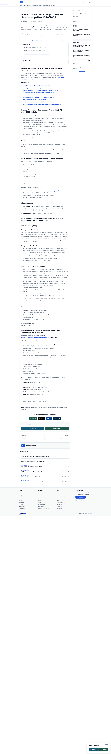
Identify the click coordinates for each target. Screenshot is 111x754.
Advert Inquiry (59, 494)
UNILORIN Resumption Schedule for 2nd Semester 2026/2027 (39, 97)
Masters (39, 502)
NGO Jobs (21, 504)
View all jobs (82, 71)
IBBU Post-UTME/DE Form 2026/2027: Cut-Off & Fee (35, 47)
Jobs (59, 2)
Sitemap (58, 500)
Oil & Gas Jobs (22, 508)
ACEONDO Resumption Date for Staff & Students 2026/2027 (38, 102)
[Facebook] (76, 500)
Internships (21, 500)
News (63, 2)
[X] (79, 500)
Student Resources (60, 502)
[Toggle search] (83, 2)
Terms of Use (59, 504)
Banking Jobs (21, 493)
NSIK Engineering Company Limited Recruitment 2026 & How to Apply (46, 40)
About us (38, 2)
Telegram (34, 428)
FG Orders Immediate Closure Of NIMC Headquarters (36, 85)
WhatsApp (57, 428)
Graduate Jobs (22, 498)
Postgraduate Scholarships (43, 508)
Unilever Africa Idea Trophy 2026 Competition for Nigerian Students (40, 90)
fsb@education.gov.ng (29, 403)
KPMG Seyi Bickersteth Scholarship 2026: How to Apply (35, 50)
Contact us (44, 2)
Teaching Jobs (22, 506)
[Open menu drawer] (86, 2)
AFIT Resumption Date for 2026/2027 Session (35, 99)
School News (70, 2)
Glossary (58, 498)
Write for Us (59, 508)
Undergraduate (41, 506)
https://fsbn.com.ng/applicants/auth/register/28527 (35, 337)
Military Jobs (21, 502)
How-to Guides (52, 2)
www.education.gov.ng (52, 191)
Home (32, 2)
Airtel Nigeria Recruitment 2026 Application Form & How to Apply (39, 88)
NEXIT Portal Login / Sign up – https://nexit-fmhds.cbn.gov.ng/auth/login (42, 104)
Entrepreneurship (41, 498)
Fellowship (40, 500)
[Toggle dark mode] (89, 2)
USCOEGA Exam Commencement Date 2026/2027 (36, 95)
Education (40, 493)
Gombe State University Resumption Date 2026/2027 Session (39, 92)
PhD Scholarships (41, 504)
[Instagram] (82, 500)
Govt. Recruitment (22, 496)
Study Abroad (78, 2)
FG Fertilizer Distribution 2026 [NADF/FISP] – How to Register (36, 53)
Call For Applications (27, 5)
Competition (40, 496)
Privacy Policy (60, 506)
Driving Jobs (21, 494)
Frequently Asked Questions (62, 496)
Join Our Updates (81, 497)
